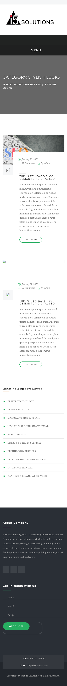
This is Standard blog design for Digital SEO (37, 177)
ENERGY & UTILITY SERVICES (24, 442)
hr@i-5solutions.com (34, 665)
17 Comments (28, 163)
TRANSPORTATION (19, 409)
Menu (35, 50)
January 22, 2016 (30, 284)
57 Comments (28, 288)
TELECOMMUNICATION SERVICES (27, 459)
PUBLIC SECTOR (17, 434)
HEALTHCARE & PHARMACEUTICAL (28, 426)
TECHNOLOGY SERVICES (22, 451)
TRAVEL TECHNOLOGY (21, 401)
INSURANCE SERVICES (20, 467)
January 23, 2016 (30, 159)
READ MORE (30, 239)
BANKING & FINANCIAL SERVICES (27, 476)
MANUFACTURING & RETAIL (24, 418)
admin (47, 163)
